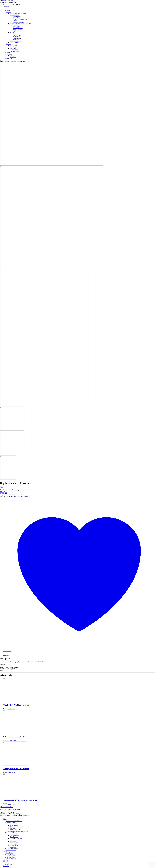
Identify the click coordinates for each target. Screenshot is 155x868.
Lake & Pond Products (15, 41)
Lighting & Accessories (19, 31)
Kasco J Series (16, 26)
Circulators (15, 20)
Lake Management (14, 51)
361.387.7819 (11, 812)
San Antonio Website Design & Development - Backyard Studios (16, 815)
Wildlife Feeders (17, 38)
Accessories (16, 39)
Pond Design (13, 46)
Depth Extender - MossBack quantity (9, 490)
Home (8, 10)
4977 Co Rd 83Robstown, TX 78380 (10, 809)
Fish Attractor (6, 496)
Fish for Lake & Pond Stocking (18, 13)
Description (6, 655)
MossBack (20, 494)
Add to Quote (3, 492)
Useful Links (13, 57)
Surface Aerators (17, 17)
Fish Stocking (13, 45)
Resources (9, 54)
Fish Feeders (16, 33)
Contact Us (9, 58)
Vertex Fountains (17, 29)
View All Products (14, 42)
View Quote (6, 6)
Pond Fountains (14, 25)
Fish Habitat (14, 496)
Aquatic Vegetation (14, 48)
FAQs (11, 55)
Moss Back (20, 496)
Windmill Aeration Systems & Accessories (20, 23)
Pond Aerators (16, 16)
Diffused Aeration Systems (20, 19)
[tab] (79, 655)
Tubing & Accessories (18, 22)
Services (8, 44)
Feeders (12, 32)
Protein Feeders (17, 35)
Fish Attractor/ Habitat (11, 494)
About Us (8, 52)
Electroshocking (14, 49)
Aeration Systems (14, 15)
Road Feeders (16, 36)
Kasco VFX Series (18, 28)
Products (8, 12)
